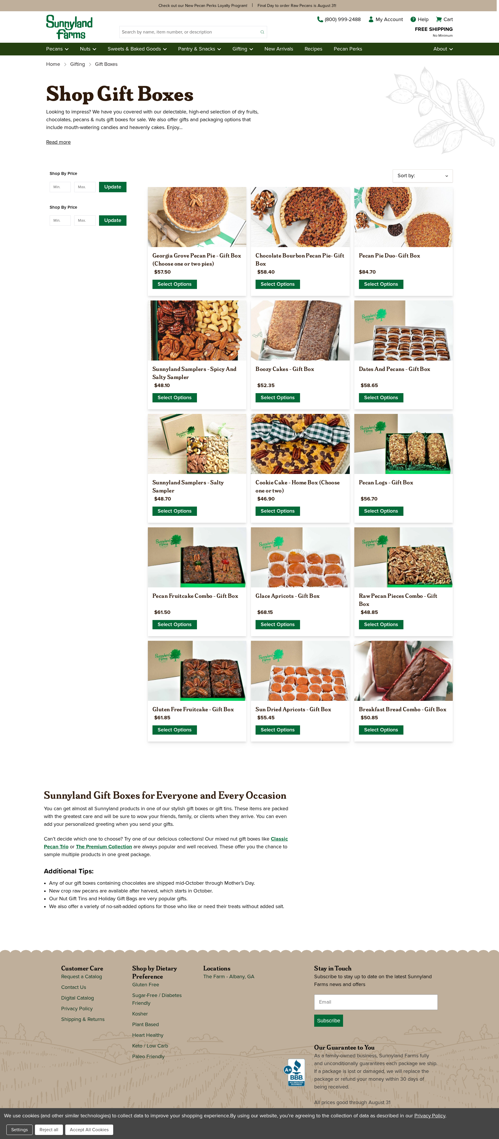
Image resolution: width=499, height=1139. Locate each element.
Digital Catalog (77, 998)
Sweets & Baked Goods (134, 49)
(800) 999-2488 (343, 19)
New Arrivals (279, 49)
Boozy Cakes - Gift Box (285, 368)
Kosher (140, 1014)
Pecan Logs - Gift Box (386, 482)
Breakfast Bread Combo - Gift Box (402, 709)
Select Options (175, 284)
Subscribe (328, 1021)
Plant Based (145, 1025)
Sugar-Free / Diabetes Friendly (157, 999)
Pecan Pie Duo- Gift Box (389, 255)
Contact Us (73, 987)
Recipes (313, 49)
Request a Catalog (81, 977)
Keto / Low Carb (150, 1046)
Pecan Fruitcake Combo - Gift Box (195, 595)
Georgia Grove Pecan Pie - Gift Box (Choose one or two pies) (196, 259)
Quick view (197, 240)
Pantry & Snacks (196, 49)
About (440, 49)
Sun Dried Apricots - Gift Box (293, 709)
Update (112, 187)
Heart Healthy (147, 1035)
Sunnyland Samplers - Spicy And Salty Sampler (194, 372)
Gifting (239, 49)
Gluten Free (145, 985)
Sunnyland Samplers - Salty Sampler (188, 486)
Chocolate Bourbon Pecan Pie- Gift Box (300, 259)
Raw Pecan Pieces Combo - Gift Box (398, 599)
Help (423, 19)
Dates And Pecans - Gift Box (395, 368)
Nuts (85, 49)
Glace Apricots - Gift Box (288, 595)
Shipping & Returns (83, 1019)
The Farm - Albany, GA (228, 977)
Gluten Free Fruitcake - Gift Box (193, 709)
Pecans (54, 49)
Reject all (49, 1130)
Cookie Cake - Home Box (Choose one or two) (298, 486)
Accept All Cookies (89, 1130)
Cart (448, 19)
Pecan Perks (348, 49)
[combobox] (189, 32)
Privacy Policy (77, 1009)
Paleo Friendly (148, 1057)
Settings (19, 1130)
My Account (389, 19)
